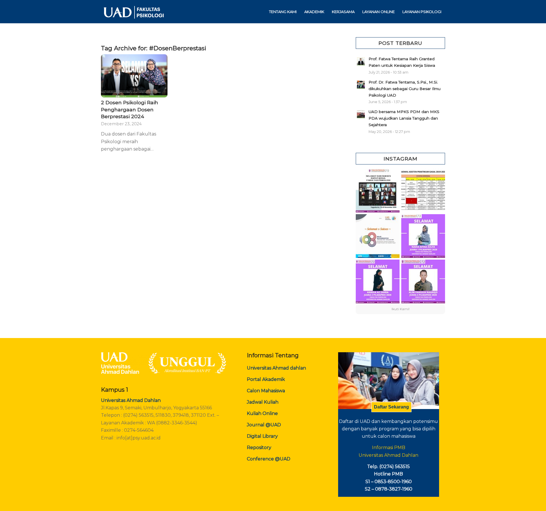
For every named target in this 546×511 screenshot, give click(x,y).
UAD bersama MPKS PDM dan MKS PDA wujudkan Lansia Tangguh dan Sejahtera (404, 118)
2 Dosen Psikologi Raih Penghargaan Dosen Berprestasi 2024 (129, 109)
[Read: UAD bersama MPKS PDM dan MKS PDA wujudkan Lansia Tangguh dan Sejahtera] (361, 114)
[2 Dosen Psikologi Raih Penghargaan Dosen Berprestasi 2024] (134, 75)
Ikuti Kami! (401, 309)
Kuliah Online (262, 413)
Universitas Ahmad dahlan (276, 368)
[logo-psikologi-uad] (133, 11)
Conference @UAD (268, 459)
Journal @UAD (264, 424)
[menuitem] (282, 11)
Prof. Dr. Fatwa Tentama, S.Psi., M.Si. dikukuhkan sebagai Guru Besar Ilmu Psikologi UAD (404, 88)
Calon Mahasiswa (266, 390)
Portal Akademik (266, 379)
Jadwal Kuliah (262, 402)
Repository (259, 447)
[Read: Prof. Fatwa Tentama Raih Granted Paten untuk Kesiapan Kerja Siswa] (361, 61)
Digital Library (262, 436)
